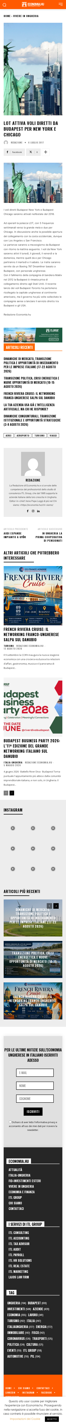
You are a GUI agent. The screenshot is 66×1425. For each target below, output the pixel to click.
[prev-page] (6, 793)
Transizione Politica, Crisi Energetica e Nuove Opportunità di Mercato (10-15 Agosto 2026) (31, 382)
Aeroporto (23, 435)
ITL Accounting (19, 1238)
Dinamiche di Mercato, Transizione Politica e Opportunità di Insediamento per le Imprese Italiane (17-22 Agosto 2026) (31, 365)
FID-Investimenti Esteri (25, 1181)
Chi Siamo (15, 1203)
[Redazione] (7, 142)
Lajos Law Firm (19, 1277)
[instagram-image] (13, 827)
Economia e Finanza (22, 1192)
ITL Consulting (19, 1232)
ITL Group (15, 1197)
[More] (46, 152)
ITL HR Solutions (20, 1260)
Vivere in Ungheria (26, 16)
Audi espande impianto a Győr (15, 535)
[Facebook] (27, 510)
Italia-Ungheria (13, 762)
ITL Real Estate (19, 1266)
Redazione (16, 142)
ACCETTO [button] (52, 1419)
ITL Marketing (18, 1271)
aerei (9, 435)
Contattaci (16, 1208)
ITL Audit (15, 1249)
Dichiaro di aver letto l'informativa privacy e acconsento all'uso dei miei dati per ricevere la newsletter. (33, 1126)
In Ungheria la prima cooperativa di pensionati (49, 536)
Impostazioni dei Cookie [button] (25, 1419)
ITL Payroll (16, 1255)
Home (7, 16)
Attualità (15, 1170)
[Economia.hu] (33, 4)
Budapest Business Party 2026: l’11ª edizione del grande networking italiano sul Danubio (32, 748)
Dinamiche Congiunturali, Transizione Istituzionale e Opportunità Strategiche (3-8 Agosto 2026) (32, 420)
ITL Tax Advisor (19, 1244)
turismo (39, 435)
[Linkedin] (38, 510)
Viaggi (53, 435)
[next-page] (12, 793)
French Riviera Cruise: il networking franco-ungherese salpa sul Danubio (29, 395)
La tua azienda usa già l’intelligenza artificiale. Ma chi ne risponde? (29, 407)
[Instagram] (33, 510)
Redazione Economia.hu (29, 645)
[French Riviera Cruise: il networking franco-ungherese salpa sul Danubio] (33, 595)
